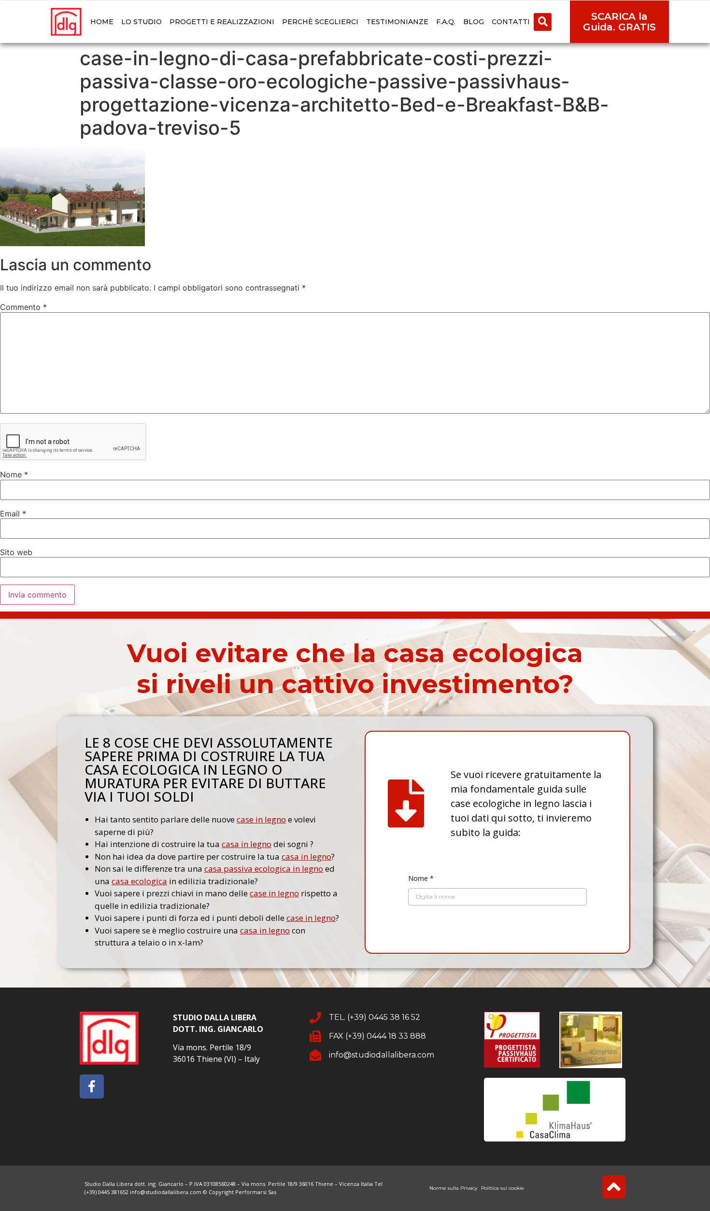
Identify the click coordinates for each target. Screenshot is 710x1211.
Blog (473, 21)
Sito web (16, 552)
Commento (23, 307)
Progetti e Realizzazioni (222, 21)
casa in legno (246, 843)
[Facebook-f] (92, 1086)
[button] (543, 22)
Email (13, 513)
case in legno (261, 819)
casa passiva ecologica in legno (263, 868)
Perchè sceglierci (320, 21)
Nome (14, 474)
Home (102, 21)
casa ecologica (139, 881)
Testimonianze (397, 21)
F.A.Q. (445, 21)
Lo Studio (141, 21)
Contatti (511, 21)
